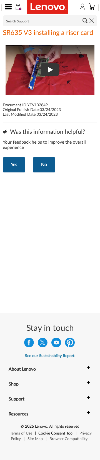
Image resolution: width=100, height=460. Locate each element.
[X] (43, 344)
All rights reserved (64, 426)
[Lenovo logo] (47, 7)
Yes (14, 164)
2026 (29, 426)
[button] (7, 7)
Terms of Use (21, 433)
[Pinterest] (70, 344)
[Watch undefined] (50, 69)
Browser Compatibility (68, 439)
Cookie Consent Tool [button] (55, 433)
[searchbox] (50, 20)
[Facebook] (29, 344)
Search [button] (85, 20)
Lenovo (41, 426)
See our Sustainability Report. (50, 356)
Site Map (35, 439)
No (44, 164)
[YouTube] (56, 344)
